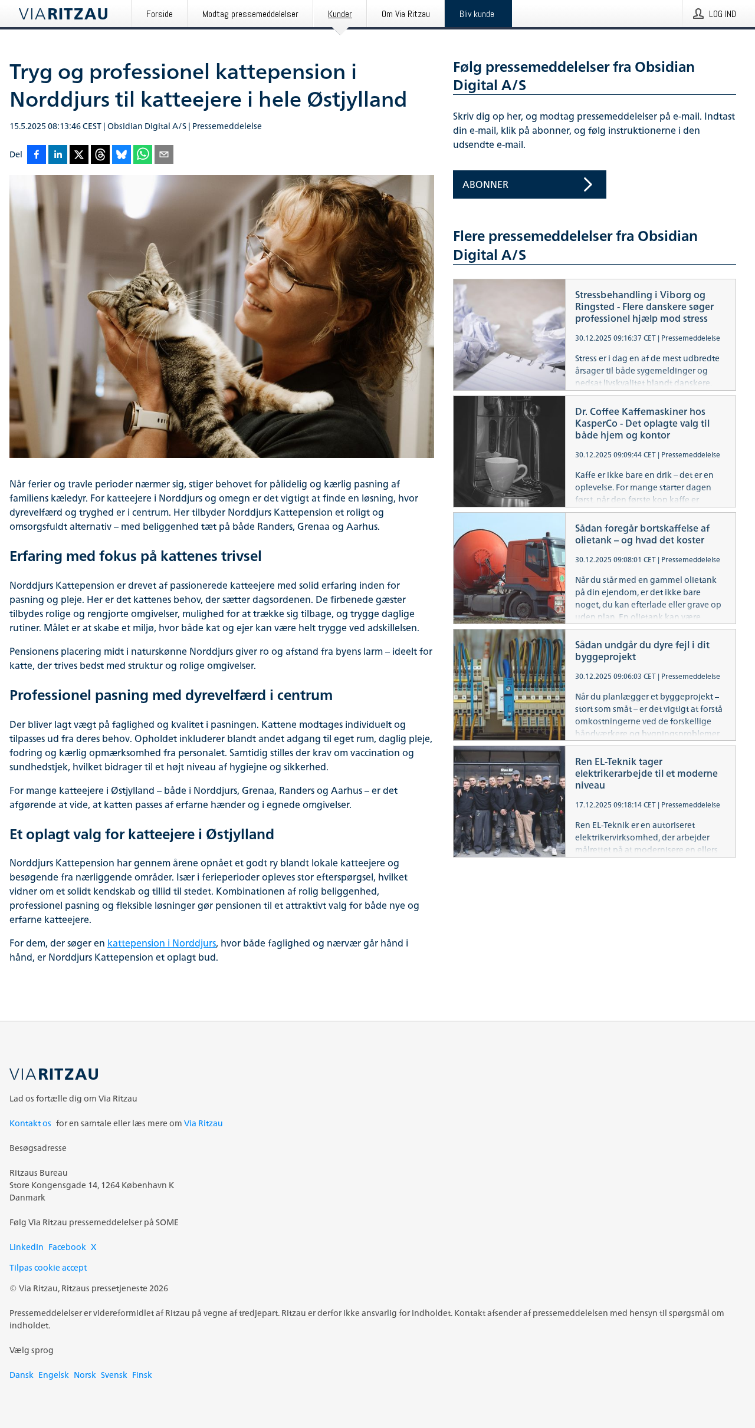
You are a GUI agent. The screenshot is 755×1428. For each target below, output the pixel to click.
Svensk (114, 1374)
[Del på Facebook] (36, 155)
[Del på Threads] (100, 155)
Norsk (85, 1374)
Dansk (21, 1374)
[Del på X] (79, 155)
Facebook (67, 1246)
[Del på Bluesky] (121, 155)
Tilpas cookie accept (48, 1267)
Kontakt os (30, 1123)
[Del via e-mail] (164, 155)
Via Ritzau (203, 1123)
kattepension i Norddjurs (161, 943)
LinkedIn (26, 1246)
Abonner (485, 184)
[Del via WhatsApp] (142, 155)
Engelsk (53, 1374)
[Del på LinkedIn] (57, 155)
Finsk (142, 1374)
